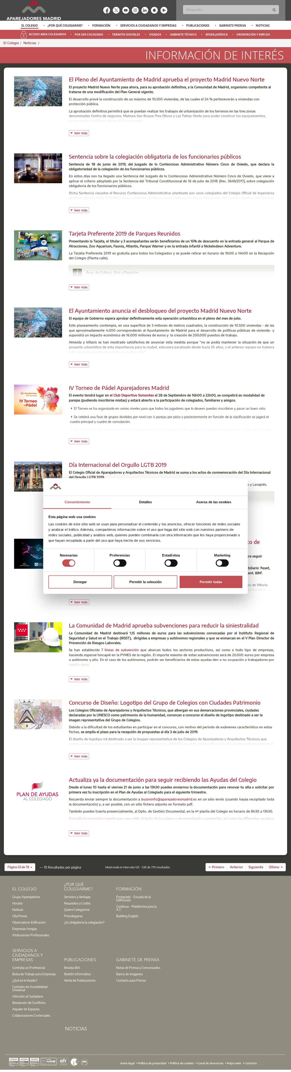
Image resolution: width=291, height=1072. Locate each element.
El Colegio (29, 25)
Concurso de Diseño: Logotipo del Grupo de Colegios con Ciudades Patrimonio (165, 702)
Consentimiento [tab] (77, 502)
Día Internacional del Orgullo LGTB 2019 (118, 464)
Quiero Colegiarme (77, 909)
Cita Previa (19, 916)
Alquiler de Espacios (26, 1009)
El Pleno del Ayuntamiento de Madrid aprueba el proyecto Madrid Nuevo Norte (167, 79)
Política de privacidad (152, 1063)
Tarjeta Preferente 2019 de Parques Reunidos (124, 233)
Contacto (251, 1063)
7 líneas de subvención (120, 650)
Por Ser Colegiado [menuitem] (89, 34)
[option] (30, 25)
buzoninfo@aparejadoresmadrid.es (169, 799)
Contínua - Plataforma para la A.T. (136, 908)
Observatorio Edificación (29, 922)
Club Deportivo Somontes (133, 395)
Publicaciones (197, 25)
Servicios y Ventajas (77, 897)
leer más (81, 132)
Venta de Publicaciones (79, 980)
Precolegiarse (73, 916)
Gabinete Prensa (232, 25)
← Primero (216, 867)
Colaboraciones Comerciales (31, 1015)
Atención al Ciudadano (27, 996)
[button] (20, 867)
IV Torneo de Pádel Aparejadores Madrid (119, 387)
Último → (276, 867)
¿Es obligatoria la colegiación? (84, 922)
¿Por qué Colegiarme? (65, 25)
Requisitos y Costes (77, 903)
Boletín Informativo (77, 974)
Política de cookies (182, 1063)
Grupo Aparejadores (26, 897)
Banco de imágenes (129, 974)
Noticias (263, 25)
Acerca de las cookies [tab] (213, 502)
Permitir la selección (145, 582)
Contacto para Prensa (131, 980)
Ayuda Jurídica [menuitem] (217, 34)
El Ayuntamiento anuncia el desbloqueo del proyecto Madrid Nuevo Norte (160, 310)
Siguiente (255, 867)
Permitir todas (211, 582)
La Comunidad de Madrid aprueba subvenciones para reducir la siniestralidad (164, 625)
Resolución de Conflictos (29, 1003)
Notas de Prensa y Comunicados (138, 967)
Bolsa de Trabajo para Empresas (34, 974)
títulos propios (189, 594)
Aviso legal (127, 1063)
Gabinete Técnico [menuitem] (183, 34)
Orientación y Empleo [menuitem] (253, 34)
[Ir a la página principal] (34, 10)
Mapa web (234, 1063)
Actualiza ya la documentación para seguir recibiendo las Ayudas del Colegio (163, 779)
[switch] (119, 562)
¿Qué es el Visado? (24, 980)
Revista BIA (72, 967)
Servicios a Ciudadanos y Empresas (148, 25)
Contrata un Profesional (28, 967)
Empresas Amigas (24, 929)
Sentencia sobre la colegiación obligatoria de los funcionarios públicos (155, 156)
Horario (17, 903)
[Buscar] (274, 10)
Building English (127, 916)
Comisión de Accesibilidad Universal (30, 988)
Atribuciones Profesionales (30, 935)
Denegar (80, 582)
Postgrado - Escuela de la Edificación (133, 898)
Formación (101, 25)
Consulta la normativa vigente (92, 818)
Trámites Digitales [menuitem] (126, 34)
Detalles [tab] (145, 502)
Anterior (236, 867)
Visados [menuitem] (155, 34)
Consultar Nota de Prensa (89, 359)
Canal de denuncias (210, 1063)
